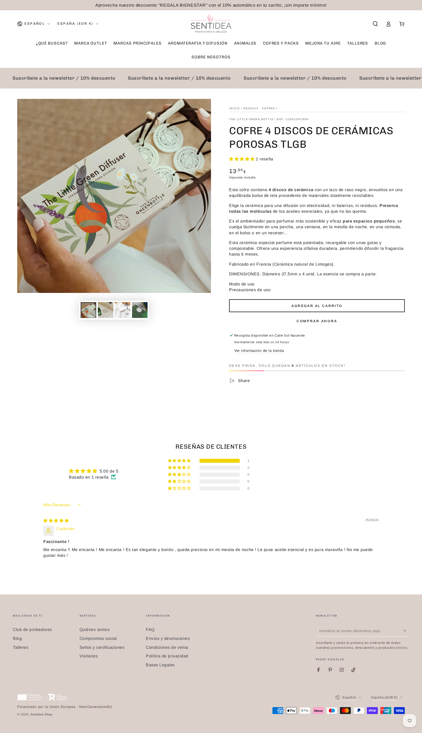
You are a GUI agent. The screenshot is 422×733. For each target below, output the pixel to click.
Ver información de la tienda (259, 351)
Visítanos (89, 656)
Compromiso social (98, 638)
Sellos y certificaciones (102, 647)
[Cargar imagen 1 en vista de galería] (88, 310)
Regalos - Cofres (259, 108)
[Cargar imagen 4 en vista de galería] (140, 310)
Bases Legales (160, 665)
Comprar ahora (317, 321)
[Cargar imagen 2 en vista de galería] (105, 310)
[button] (375, 24)
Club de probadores (32, 629)
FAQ (150, 629)
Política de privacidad (167, 656)
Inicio (234, 108)
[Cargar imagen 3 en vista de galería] (122, 310)
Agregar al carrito (316, 306)
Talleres (20, 647)
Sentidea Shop (41, 714)
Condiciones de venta (167, 647)
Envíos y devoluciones (168, 638)
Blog (17, 638)
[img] (56, 520)
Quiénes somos (95, 629)
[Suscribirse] (406, 630)
